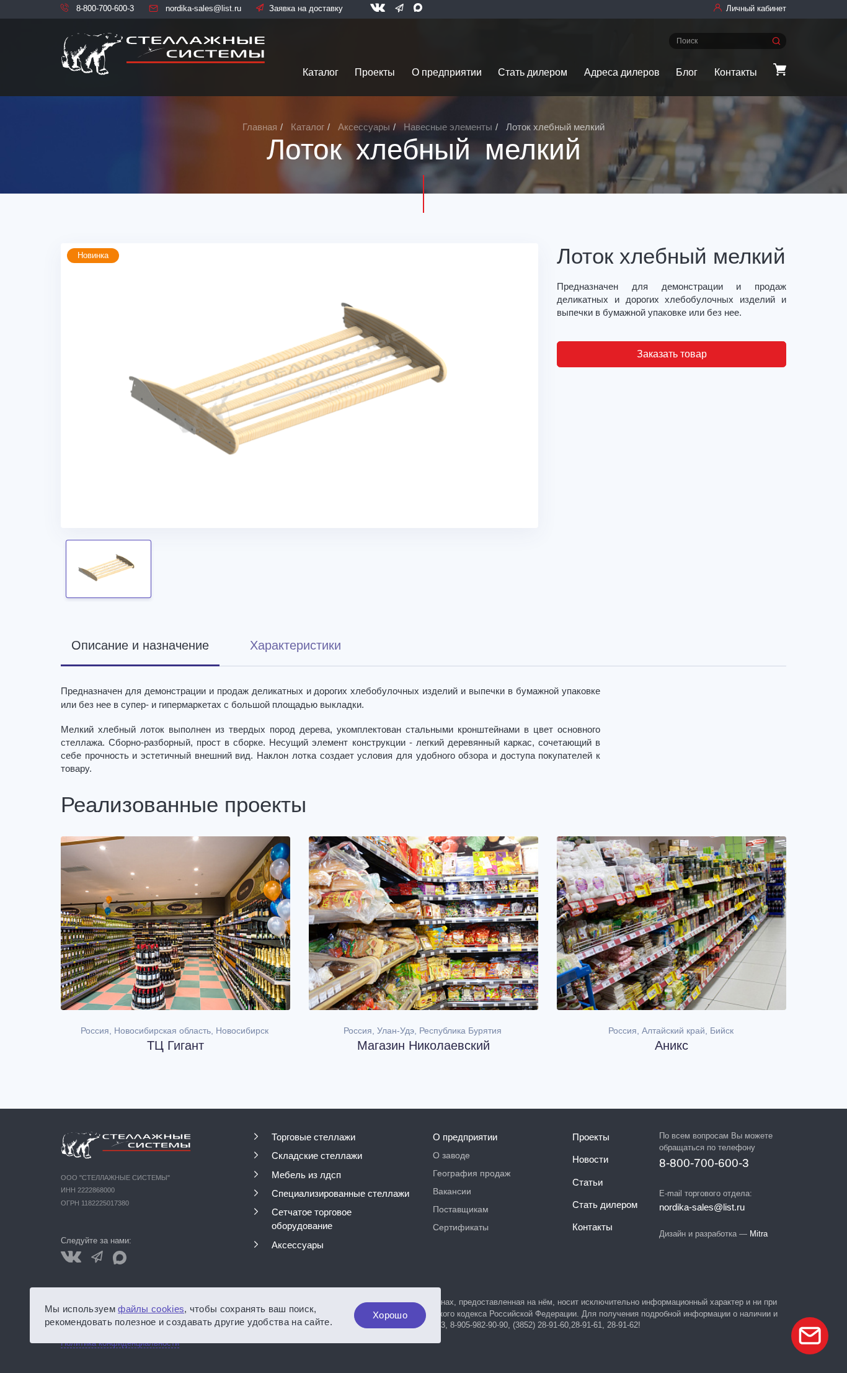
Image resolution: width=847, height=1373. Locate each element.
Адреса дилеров (622, 72)
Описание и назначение (140, 645)
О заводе (451, 1155)
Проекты (375, 72)
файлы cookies (151, 1309)
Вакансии (452, 1191)
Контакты (735, 72)
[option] (299, 386)
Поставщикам (461, 1209)
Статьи (587, 1182)
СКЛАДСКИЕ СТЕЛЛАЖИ (317, 1156)
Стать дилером (532, 72)
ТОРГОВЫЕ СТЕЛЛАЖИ (313, 1137)
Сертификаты (461, 1227)
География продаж (471, 1173)
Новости (590, 1160)
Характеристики (295, 645)
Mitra (759, 1233)
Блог (687, 72)
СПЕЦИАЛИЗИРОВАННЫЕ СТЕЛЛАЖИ (340, 1194)
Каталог (321, 72)
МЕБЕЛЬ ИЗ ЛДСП (306, 1175)
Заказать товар (672, 354)
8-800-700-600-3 (104, 8)
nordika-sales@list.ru (202, 8)
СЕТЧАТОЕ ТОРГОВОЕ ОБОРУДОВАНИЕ (312, 1219)
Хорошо (390, 1315)
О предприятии (447, 72)
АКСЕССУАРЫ (298, 1245)
